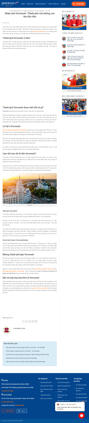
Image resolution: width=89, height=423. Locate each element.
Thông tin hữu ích (28, 11)
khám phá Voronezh (39, 31)
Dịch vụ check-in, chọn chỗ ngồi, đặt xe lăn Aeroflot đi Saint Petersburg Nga (75, 58)
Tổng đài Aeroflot (46, 395)
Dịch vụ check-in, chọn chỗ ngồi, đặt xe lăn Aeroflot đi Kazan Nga (75, 39)
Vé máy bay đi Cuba (81, 401)
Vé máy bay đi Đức (81, 394)
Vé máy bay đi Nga (81, 385)
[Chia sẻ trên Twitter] (26, 321)
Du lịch (63, 4)
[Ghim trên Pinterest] (32, 321)
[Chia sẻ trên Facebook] (23, 321)
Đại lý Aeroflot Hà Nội (47, 386)
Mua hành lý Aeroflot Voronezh (43, 269)
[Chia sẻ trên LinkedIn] (36, 321)
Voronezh (5, 111)
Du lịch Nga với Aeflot (15, 11)
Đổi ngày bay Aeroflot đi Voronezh (13, 271)
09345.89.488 (19, 405)
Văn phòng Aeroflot (46, 382)
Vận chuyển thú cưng (64, 400)
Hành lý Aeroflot (40, 4)
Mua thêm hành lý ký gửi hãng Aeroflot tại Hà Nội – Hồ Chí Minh (25, 347)
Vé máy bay (30, 4)
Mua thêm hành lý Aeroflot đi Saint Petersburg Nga (76, 64)
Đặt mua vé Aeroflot (46, 398)
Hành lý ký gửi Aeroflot (64, 386)
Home (23, 4)
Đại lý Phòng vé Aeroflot (40, 288)
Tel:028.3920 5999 (7, 402)
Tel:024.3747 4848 (7, 391)
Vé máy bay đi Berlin (81, 397)
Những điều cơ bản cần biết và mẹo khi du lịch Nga (21, 358)
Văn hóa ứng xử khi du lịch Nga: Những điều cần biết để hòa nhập (25, 361)
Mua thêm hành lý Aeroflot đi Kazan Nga (76, 45)
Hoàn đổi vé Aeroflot (63, 382)
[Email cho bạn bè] (29, 321)
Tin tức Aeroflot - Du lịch (42, 11)
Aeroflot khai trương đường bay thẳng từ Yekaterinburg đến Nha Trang (27, 354)
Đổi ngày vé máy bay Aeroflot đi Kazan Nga (76, 51)
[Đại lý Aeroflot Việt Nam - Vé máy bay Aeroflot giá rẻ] (10, 3)
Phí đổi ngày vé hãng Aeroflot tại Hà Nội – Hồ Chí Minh (22, 351)
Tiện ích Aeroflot (53, 4)
